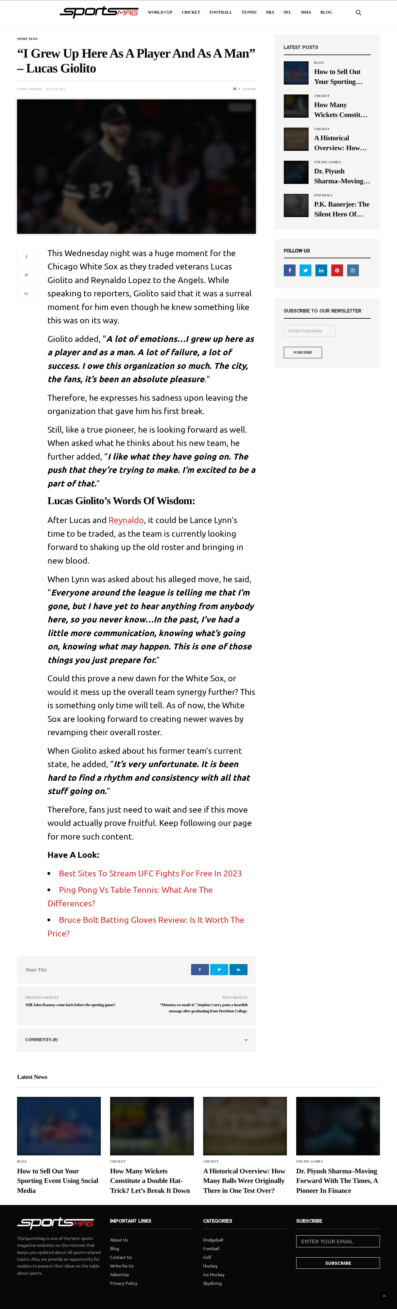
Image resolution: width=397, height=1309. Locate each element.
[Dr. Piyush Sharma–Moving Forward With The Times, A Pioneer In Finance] (296, 172)
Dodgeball (213, 1239)
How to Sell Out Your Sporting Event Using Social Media (341, 77)
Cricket (191, 12)
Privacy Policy (123, 1283)
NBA (270, 12)
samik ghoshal (29, 89)
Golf (207, 1257)
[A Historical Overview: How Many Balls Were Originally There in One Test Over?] (296, 139)
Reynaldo (126, 520)
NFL (287, 12)
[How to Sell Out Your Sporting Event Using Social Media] (296, 72)
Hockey (210, 1265)
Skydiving (212, 1283)
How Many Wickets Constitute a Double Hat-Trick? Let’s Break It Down (341, 110)
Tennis (249, 12)
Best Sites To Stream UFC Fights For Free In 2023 (150, 873)
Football (221, 12)
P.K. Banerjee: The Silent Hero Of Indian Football (341, 209)
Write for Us (122, 1265)
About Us (119, 1239)
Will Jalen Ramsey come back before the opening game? (70, 1004)
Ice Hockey (214, 1274)
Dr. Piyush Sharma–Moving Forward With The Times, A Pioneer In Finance (341, 176)
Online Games (327, 162)
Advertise (119, 1274)
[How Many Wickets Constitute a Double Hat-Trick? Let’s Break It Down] (296, 105)
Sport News (27, 39)
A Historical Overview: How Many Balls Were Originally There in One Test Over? (342, 143)
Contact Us (121, 1257)
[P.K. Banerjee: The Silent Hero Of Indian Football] (296, 205)
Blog (326, 12)
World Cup (160, 12)
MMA (306, 12)
